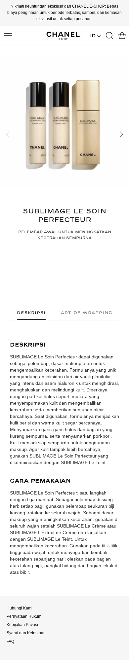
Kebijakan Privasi (22, 624)
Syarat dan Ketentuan (26, 633)
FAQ (10, 641)
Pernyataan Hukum (24, 616)
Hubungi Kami (19, 608)
